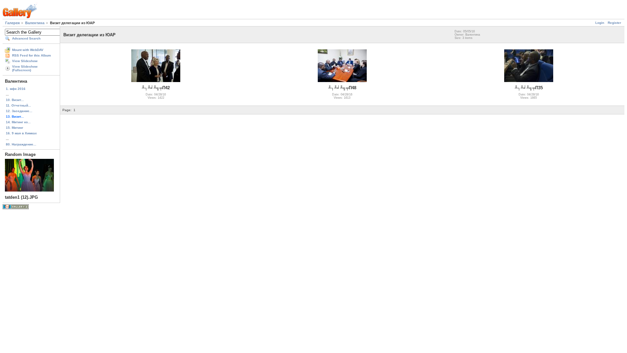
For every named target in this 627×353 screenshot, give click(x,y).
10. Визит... (15, 100)
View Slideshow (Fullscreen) (25, 68)
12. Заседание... (19, 111)
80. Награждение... (21, 144)
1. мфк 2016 (15, 89)
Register (614, 23)
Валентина (34, 23)
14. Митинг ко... (18, 122)
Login (599, 23)
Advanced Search (26, 38)
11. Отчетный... (18, 105)
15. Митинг (14, 127)
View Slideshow (25, 61)
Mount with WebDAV (27, 50)
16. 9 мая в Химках (21, 133)
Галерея (12, 23)
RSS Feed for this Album (31, 55)
